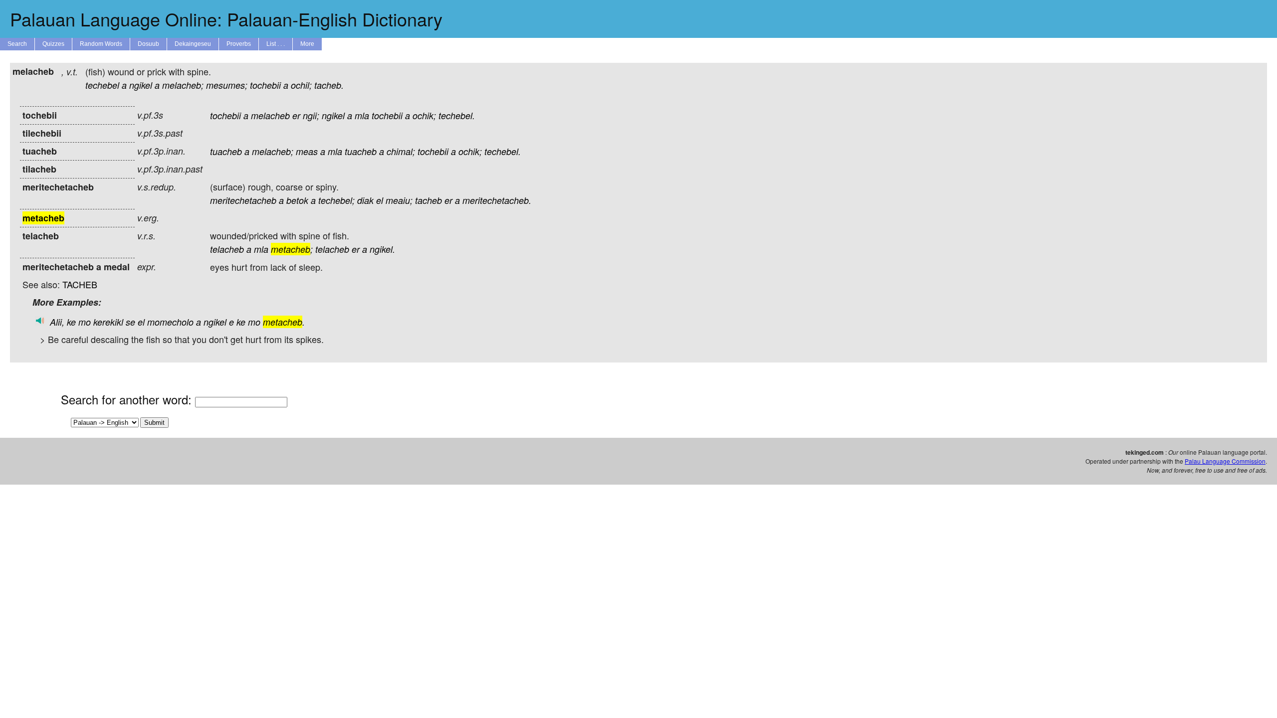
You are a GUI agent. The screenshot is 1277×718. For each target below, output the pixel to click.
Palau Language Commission (1225, 461)
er (296, 115)
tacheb (428, 200)
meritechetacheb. (496, 200)
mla (362, 115)
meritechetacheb (243, 200)
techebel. (456, 115)
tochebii (265, 85)
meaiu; (399, 200)
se (130, 322)
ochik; (424, 115)
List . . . (275, 43)
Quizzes (53, 43)
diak (365, 200)
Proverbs (238, 43)
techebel (102, 85)
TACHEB (79, 284)
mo (84, 322)
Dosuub (148, 43)
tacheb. (329, 85)
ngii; (311, 115)
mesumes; (226, 85)
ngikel (140, 85)
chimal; (401, 151)
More (307, 43)
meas (307, 151)
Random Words (101, 43)
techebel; (336, 200)
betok (297, 200)
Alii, (57, 322)
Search (17, 43)
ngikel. (382, 249)
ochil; (301, 85)
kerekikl (108, 322)
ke (71, 322)
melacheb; (183, 85)
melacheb (270, 115)
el (379, 200)
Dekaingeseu (193, 43)
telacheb (227, 249)
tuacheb (226, 151)
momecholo (170, 322)
